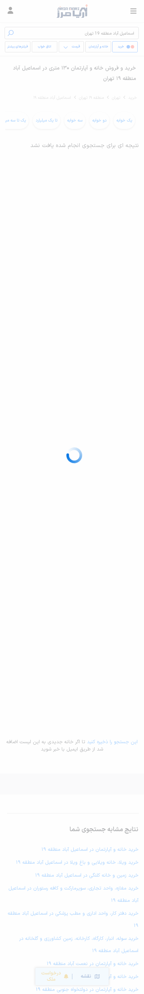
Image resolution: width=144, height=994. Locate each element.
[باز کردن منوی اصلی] (133, 11)
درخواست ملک (51, 976)
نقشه (86, 976)
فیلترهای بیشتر (17, 46)
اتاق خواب (44, 46)
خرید (132, 98)
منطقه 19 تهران (91, 98)
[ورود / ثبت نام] (10, 11)
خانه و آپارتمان (98, 46)
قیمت (76, 46)
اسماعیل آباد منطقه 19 (52, 98)
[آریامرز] (71, 11)
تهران (116, 98)
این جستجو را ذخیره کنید (112, 742)
